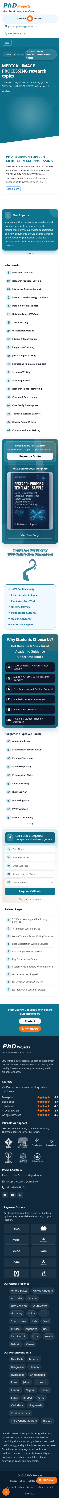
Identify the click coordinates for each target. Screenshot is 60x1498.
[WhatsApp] (20, 1195)
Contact (30, 1021)
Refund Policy (34, 1487)
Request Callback (30, 891)
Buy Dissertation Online (25, 943)
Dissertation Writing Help (25, 959)
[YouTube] (5, 1195)
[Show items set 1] (27, 824)
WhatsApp (31, 1028)
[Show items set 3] (32, 823)
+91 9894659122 (16, 1187)
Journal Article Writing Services (28, 974)
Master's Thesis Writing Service (29, 989)
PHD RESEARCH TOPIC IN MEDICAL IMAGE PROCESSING (29, 158)
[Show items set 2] (30, 823)
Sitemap (30, 1493)
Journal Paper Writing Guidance (29, 982)
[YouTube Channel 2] (13, 1195)
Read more (13, 188)
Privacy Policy (17, 1480)
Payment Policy (14, 1487)
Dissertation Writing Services (27, 966)
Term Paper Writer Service (26, 913)
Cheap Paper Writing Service (27, 936)
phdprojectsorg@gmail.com (23, 1181)
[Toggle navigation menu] (7, 42)
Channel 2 (38, 19)
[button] (27, 253)
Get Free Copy (30, 535)
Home (8, 54)
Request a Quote (30, 456)
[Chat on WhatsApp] (6, 1492)
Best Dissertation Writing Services (30, 928)
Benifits (50, 1487)
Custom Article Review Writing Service (32, 951)
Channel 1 (21, 19)
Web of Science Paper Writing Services (32, 921)
